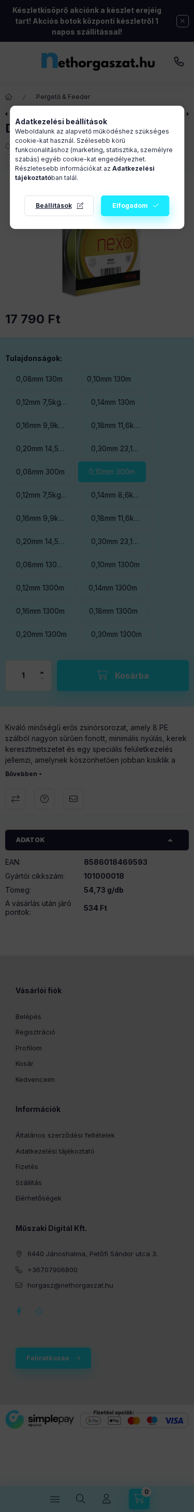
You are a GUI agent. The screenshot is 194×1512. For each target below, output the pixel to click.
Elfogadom (130, 205)
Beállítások (54, 205)
